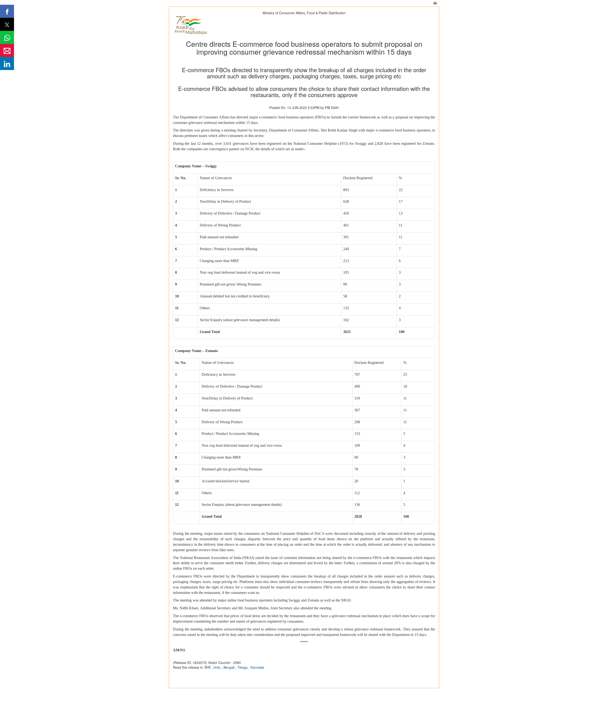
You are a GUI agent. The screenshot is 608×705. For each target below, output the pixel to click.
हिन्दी (208, 667)
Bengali (229, 667)
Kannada (257, 667)
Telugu (243, 667)
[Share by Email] (7, 50)
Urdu (217, 667)
